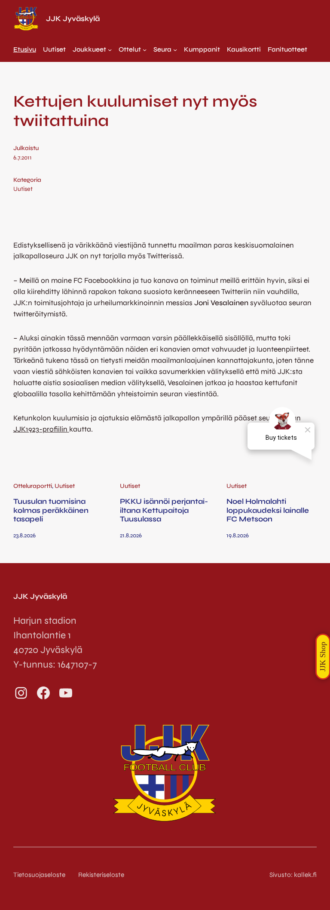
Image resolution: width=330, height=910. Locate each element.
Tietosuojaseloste (39, 875)
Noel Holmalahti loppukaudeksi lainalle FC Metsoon (267, 510)
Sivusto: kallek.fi (293, 875)
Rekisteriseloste (101, 875)
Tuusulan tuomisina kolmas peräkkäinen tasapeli (51, 510)
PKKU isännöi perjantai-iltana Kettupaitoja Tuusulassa (164, 510)
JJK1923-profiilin (41, 429)
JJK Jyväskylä (73, 18)
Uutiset (23, 189)
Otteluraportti (32, 486)
